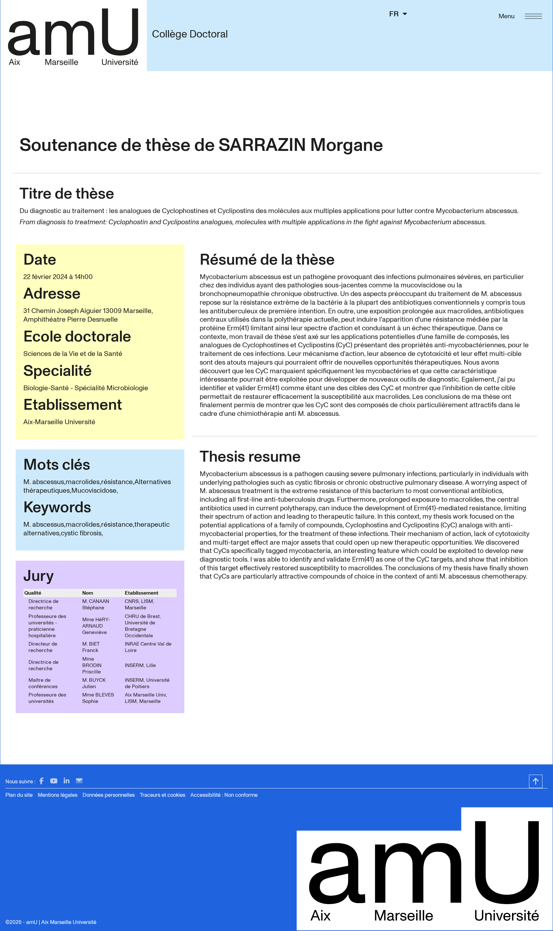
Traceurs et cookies (162, 795)
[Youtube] (53, 781)
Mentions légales (57, 795)
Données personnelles (109, 795)
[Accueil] (73, 35)
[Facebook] (41, 781)
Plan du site (19, 795)
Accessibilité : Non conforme (224, 795)
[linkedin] (66, 781)
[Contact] (79, 781)
